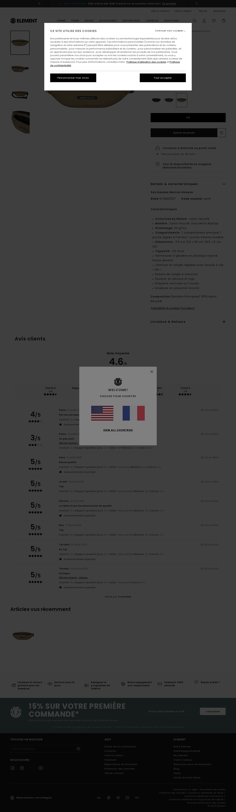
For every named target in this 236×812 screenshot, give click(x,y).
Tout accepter (163, 77)
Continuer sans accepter (169, 30)
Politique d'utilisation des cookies (146, 62)
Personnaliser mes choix (73, 77)
